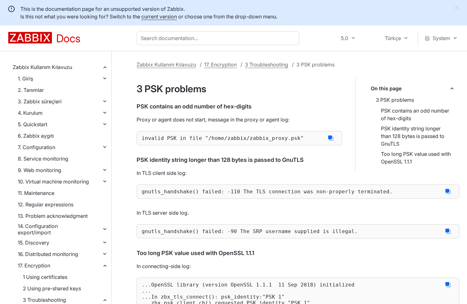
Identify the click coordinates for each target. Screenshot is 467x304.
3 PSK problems (395, 100)
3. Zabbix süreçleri (40, 101)
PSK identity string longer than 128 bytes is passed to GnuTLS (412, 136)
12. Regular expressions (45, 204)
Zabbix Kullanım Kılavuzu (42, 67)
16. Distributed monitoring (48, 254)
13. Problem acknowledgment (53, 216)
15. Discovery (33, 242)
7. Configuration (36, 147)
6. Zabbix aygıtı (36, 136)
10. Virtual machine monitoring (53, 181)
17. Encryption (34, 265)
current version (159, 16)
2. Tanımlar (31, 90)
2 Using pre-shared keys (52, 288)
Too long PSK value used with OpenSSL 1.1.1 (416, 158)
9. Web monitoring (39, 170)
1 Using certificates (45, 277)
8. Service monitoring (43, 158)
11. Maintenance (36, 193)
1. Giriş (25, 78)
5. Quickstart (32, 124)
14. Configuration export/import (38, 229)
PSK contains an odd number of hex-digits (415, 114)
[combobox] (219, 38)
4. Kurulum (30, 113)
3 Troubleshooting (44, 300)
